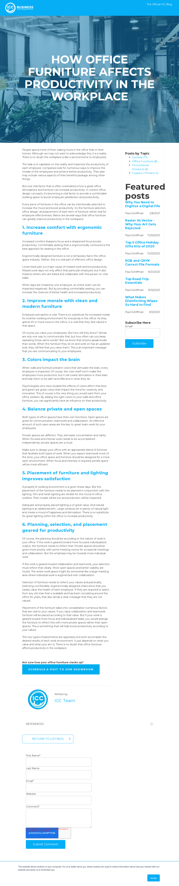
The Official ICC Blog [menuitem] (159, 4)
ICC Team (65, 700)
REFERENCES (35, 724)
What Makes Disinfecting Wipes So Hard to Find (141, 301)
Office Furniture (144, 161)
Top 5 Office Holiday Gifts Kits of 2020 (142, 244)
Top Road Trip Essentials (137, 281)
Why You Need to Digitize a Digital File (142, 204)
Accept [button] (153, 877)
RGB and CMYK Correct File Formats (142, 262)
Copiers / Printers (145, 173)
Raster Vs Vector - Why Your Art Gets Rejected (140, 224)
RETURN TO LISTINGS (48, 739)
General (140, 157)
